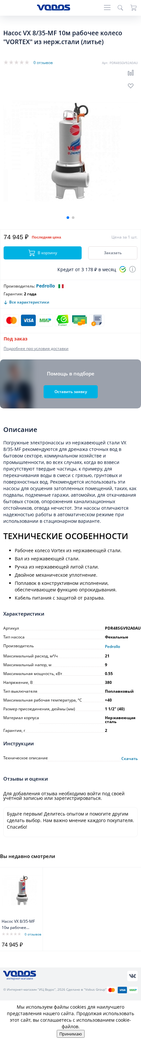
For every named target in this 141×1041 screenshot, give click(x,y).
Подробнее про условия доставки (36, 348)
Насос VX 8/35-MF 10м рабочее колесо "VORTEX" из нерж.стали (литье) (18, 924)
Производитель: (19, 286)
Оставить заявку (70, 391)
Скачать (129, 758)
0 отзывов (43, 62)
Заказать (113, 253)
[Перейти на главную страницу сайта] (53, 9)
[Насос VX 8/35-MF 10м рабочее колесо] (22, 890)
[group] (70, 151)
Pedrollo (45, 286)
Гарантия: (13, 294)
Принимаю (70, 1034)
